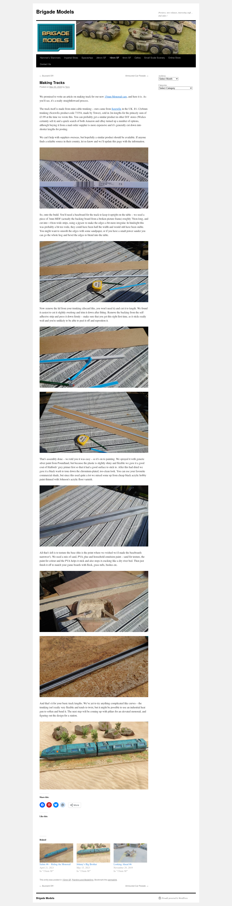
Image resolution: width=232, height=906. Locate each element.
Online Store (174, 57)
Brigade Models (55, 11)
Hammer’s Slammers (50, 57)
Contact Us (45, 64)
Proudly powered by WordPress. (175, 898)
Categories (162, 85)
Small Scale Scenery (154, 57)
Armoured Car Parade (136, 75)
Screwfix (116, 108)
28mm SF (101, 57)
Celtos (138, 57)
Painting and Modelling (82, 879)
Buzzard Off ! (47, 75)
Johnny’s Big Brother (87, 864)
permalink (112, 879)
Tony (67, 86)
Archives (162, 75)
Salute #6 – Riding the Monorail (55, 864)
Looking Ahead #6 (123, 864)
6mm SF (127, 57)
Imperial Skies (71, 57)
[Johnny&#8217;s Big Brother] (93, 853)
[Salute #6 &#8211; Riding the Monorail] (56, 853)
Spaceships (87, 57)
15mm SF (114, 57)
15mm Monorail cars (116, 96)
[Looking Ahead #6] (130, 853)
